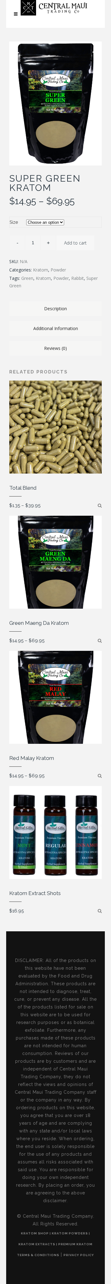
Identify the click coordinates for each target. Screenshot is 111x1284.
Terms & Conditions (38, 1255)
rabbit (77, 278)
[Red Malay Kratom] (100, 775)
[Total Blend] (100, 505)
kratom (43, 278)
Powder (58, 270)
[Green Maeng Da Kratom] (100, 640)
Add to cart (75, 243)
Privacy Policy (79, 1255)
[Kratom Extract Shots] (100, 910)
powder (61, 278)
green (27, 278)
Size (14, 222)
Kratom (40, 270)
